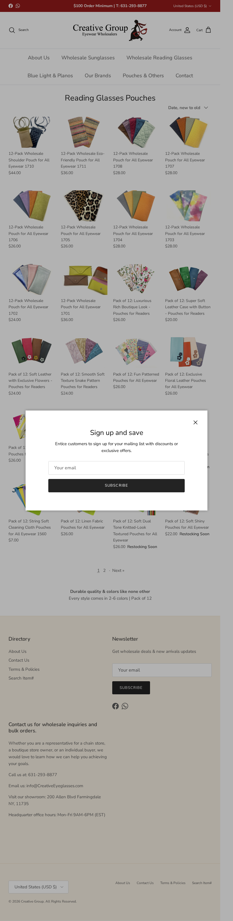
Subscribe (116, 485)
